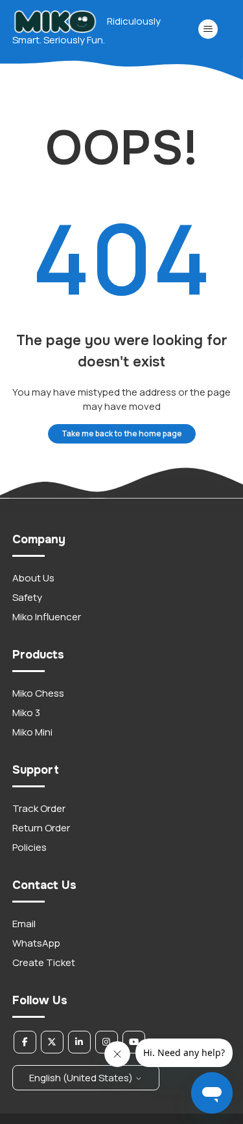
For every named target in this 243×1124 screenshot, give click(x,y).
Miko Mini (32, 732)
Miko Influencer (46, 617)
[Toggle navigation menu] (208, 29)
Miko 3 (26, 712)
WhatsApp (36, 943)
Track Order (38, 808)
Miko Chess (38, 693)
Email (24, 923)
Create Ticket (43, 962)
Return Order (41, 828)
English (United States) (82, 1078)
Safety (27, 597)
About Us (33, 578)
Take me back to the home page (122, 433)
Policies (29, 847)
